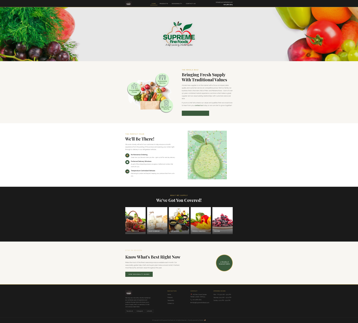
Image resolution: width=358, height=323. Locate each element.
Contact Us (191, 3)
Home (154, 3)
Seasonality (177, 3)
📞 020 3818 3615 (195, 299)
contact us (199, 105)
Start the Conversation (195, 113)
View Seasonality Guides (139, 274)
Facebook (130, 311)
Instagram (140, 311)
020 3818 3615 (228, 4)
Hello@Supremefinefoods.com (224, 2)
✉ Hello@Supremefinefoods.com (199, 302)
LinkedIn (149, 311)
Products (164, 3)
